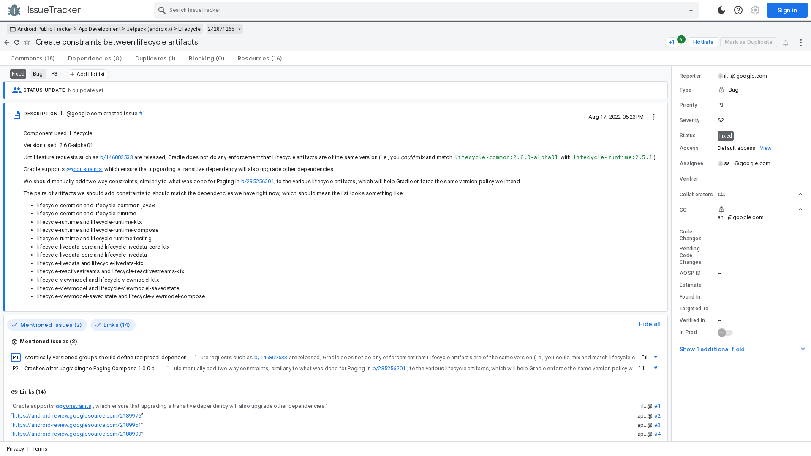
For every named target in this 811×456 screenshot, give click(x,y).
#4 (657, 434)
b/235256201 (257, 181)
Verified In (692, 320)
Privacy (15, 448)
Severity (689, 120)
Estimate (691, 285)
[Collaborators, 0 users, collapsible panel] (760, 194)
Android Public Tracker (45, 29)
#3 (657, 425)
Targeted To (694, 309)
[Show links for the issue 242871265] (239, 29)
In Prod (688, 332)
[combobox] (427, 10)
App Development (100, 29)
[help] (738, 10)
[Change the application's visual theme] (721, 10)
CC (683, 210)
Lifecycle (189, 29)
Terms (40, 448)
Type (685, 90)
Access (689, 148)
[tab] (32, 58)
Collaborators (696, 195)
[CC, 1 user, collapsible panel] (760, 209)
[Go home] (7, 42)
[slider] (673, 253)
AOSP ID (690, 273)
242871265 (221, 29)
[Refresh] (17, 42)
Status (688, 135)
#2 (657, 416)
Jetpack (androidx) (149, 29)
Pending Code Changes (691, 255)
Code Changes (691, 235)
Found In (690, 297)
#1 (142, 113)
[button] (741, 90)
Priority (688, 105)
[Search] (162, 10)
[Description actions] (654, 116)
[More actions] (801, 42)
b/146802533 (116, 157)
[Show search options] (691, 10)
